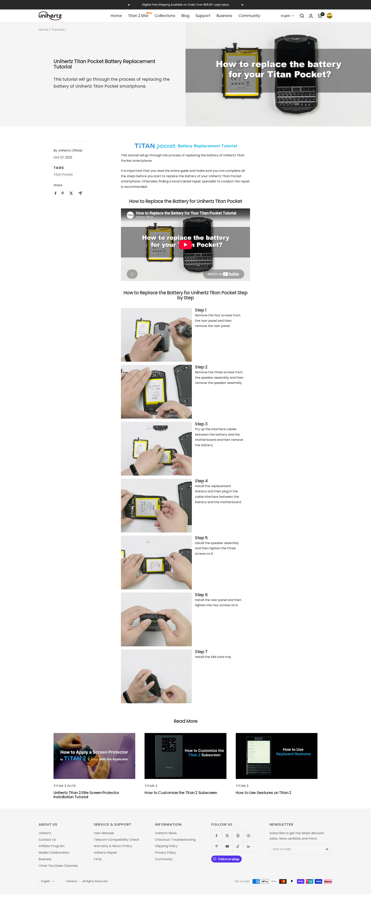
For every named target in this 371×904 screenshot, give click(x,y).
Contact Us (47, 840)
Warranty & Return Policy (113, 846)
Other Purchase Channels (58, 866)
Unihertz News (166, 833)
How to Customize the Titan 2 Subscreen (181, 792)
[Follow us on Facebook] (216, 835)
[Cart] (320, 16)
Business (224, 15)
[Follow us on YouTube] (227, 846)
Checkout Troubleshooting (175, 840)
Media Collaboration (54, 853)
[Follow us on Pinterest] (216, 846)
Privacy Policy (165, 853)
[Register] (326, 849)
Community (249, 15)
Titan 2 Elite (138, 15)
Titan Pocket (63, 174)
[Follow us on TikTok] (237, 846)
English (285, 16)
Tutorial (57, 29)
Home (116, 15)
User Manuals (104, 833)
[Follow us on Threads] (237, 835)
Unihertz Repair (105, 853)
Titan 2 (151, 786)
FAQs (98, 859)
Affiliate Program (52, 846)
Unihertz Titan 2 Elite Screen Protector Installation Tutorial (86, 795)
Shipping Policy (166, 846)
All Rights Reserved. (95, 881)
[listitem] (55, 193)
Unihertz (45, 833)
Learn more (221, 5)
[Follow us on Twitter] (227, 835)
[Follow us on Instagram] (248, 835)
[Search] (302, 16)
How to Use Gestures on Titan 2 (263, 792)
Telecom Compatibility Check (116, 840)
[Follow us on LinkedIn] (248, 846)
